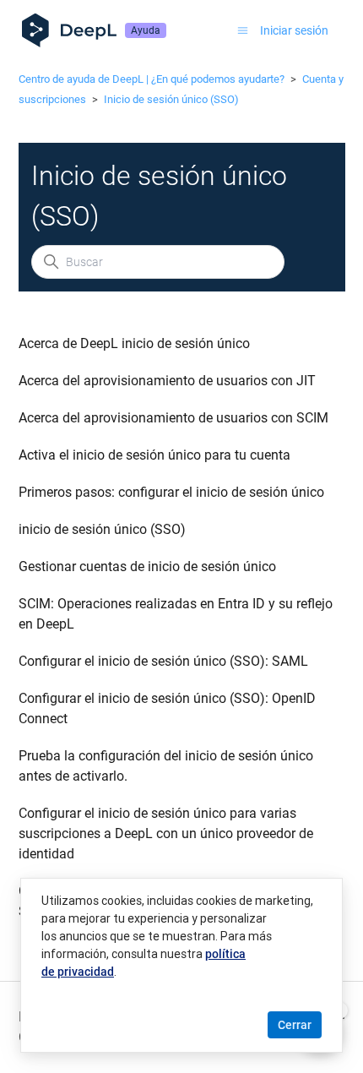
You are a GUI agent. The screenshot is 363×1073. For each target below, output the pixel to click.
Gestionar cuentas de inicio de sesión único (147, 566)
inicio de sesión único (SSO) (102, 529)
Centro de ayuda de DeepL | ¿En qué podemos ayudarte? (151, 79)
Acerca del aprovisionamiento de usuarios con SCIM (173, 418)
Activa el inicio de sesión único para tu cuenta (154, 455)
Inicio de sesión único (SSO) (171, 99)
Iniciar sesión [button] (294, 30)
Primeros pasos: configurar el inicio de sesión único (171, 492)
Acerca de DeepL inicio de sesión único (134, 343)
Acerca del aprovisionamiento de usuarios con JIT (167, 381)
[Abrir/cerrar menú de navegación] (242, 30)
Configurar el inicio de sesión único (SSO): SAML (163, 661)
